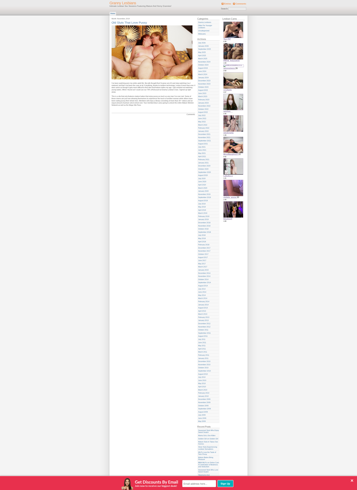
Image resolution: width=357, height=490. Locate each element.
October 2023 (203, 87)
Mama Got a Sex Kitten (206, 436)
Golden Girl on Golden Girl (208, 439)
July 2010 (202, 377)
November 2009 (204, 402)
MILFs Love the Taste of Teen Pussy (207, 453)
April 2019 (202, 210)
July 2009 (202, 415)
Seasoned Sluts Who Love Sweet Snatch (208, 471)
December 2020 (204, 166)
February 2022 (203, 128)
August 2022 (203, 112)
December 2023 (204, 81)
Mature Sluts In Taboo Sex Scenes (208, 443)
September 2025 (204, 49)
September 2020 (204, 172)
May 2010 (202, 383)
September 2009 (204, 409)
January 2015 (203, 270)
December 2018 (204, 223)
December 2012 (204, 324)
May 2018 (202, 238)
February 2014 (203, 302)
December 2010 (204, 361)
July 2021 (202, 147)
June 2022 (202, 118)
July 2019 (202, 204)
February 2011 (203, 355)
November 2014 (204, 276)
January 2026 (203, 46)
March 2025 (202, 59)
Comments (241, 4)
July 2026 (202, 43)
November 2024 (204, 62)
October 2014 (203, 279)
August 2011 (203, 336)
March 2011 (202, 352)
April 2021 (202, 156)
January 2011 (203, 358)
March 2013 (202, 314)
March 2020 (202, 188)
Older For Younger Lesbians (205, 27)
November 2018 (204, 226)
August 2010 (203, 374)
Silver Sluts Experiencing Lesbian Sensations (207, 448)
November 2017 (204, 251)
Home (112, 14)
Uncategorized (203, 31)
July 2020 (202, 179)
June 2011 (202, 343)
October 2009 (203, 406)
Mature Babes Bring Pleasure (205, 458)
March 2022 (202, 125)
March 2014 (202, 298)
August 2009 (203, 412)
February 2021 (203, 160)
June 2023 (202, 93)
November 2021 (204, 137)
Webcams (202, 34)
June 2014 (202, 292)
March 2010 (202, 390)
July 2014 (202, 289)
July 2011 (201, 339)
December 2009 (204, 399)
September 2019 (204, 197)
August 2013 (203, 308)
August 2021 (203, 144)
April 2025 (202, 56)
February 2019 (203, 216)
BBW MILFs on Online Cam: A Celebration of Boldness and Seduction (208, 465)
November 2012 (204, 327)
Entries (227, 4)
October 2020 (203, 169)
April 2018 (202, 242)
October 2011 (203, 330)
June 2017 (202, 260)
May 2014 (202, 295)
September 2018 (204, 232)
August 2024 (203, 68)
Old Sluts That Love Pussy (129, 22)
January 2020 (203, 191)
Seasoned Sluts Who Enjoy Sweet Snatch (208, 431)
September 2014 (204, 283)
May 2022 (202, 122)
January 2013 (203, 320)
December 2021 (204, 134)
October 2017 (203, 254)
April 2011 (202, 349)
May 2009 (202, 421)
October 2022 (203, 109)
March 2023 (202, 96)
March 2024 (202, 74)
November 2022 (204, 106)
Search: (224, 9)
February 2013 (203, 317)
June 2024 (202, 71)
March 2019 (202, 213)
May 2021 (202, 153)
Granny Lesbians (122, 3)
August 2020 (203, 175)
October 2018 (203, 229)
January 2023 (203, 103)
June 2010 (202, 380)
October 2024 (203, 65)
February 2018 (203, 245)
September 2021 (204, 141)
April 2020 (202, 185)
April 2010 (202, 387)
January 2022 (203, 131)
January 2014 (203, 305)
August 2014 (203, 286)
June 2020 (202, 182)
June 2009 (202, 418)
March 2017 (202, 267)
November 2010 (204, 365)
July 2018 (202, 235)
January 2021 (203, 163)
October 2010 (203, 368)
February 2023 (203, 100)
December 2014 (204, 273)
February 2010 (203, 393)
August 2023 (203, 90)
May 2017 (202, 264)
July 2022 (202, 115)
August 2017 (203, 257)
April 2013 (202, 311)
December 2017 (204, 248)
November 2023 (204, 84)
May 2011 (202, 346)
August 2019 (203, 201)
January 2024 (203, 78)
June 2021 (202, 150)
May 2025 (202, 52)
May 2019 (202, 207)
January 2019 (203, 219)
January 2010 (203, 396)
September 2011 (204, 333)
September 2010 (204, 371)
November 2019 (204, 194)
